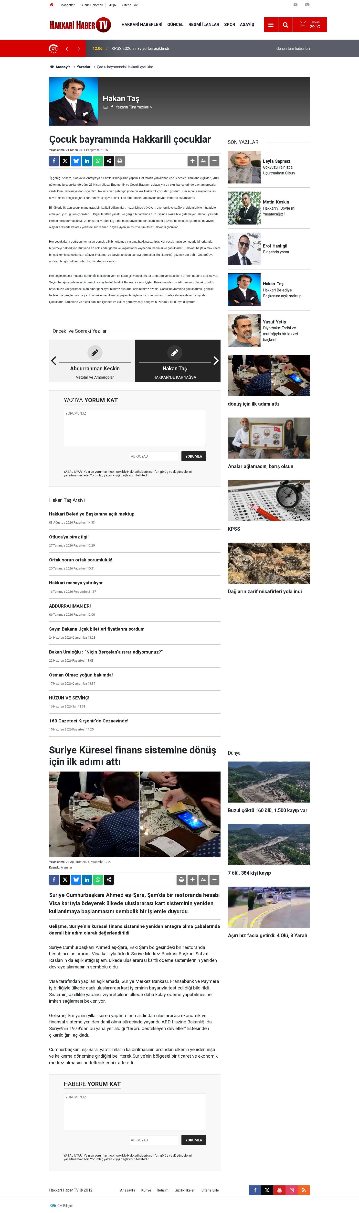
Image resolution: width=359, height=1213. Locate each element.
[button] (192, 161)
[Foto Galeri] (307, 4)
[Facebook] (54, 161)
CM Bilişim (65, 1206)
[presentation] (67, 49)
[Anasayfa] (51, 5)
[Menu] (271, 25)
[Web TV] (295, 4)
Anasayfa (63, 67)
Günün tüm (293, 48)
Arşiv (112, 5)
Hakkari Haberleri (142, 24)
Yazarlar (84, 67)
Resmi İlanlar (204, 24)
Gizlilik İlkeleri (185, 1190)
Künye (146, 1190)
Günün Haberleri (92, 5)
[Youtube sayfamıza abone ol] (279, 1190)
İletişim (163, 1190)
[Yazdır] (120, 161)
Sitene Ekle (130, 5)
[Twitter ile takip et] (267, 1190)
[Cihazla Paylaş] (109, 161)
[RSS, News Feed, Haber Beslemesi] (304, 1190)
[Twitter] (65, 161)
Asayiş (247, 24)
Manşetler (67, 5)
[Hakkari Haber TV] (80, 24)
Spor (229, 24)
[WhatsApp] (98, 161)
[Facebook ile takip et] (255, 1190)
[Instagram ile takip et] (291, 1190)
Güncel (175, 24)
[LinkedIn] (87, 161)
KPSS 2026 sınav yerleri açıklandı (140, 48)
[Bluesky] (76, 161)
